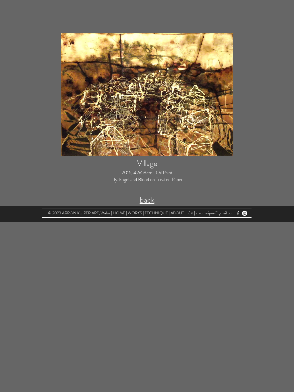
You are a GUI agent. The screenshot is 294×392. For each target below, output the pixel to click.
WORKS (135, 213)
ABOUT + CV (182, 213)
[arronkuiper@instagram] (244, 213)
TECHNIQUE (157, 213)
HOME (119, 213)
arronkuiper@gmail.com (215, 213)
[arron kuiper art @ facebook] (238, 213)
